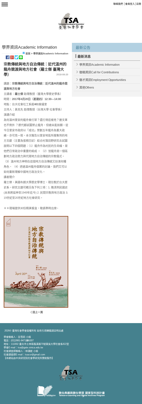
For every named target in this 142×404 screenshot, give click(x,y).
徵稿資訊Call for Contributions (99, 72)
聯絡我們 (118, 3)
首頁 (28, 53)
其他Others (86, 87)
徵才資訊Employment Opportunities (102, 79)
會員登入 (130, 3)
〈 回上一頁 (36, 312)
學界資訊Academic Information (99, 64)
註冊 (138, 3)
